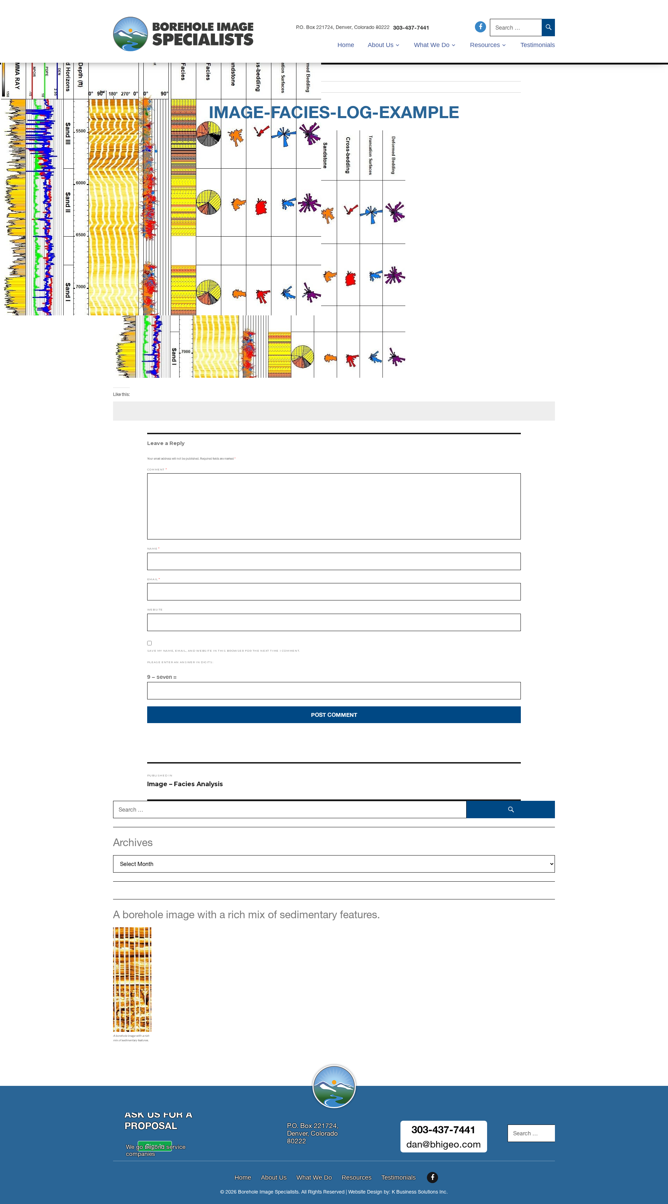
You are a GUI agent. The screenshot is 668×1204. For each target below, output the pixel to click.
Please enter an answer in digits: (180, 662)
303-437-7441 (411, 27)
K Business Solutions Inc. (420, 1192)
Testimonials (537, 44)
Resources (485, 44)
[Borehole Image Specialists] (183, 33)
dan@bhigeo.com (443, 1144)
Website (155, 609)
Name (153, 548)
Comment (157, 469)
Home (345, 44)
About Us (380, 44)
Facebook (480, 26)
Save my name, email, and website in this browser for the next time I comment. (223, 650)
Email (153, 579)
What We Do (432, 44)
